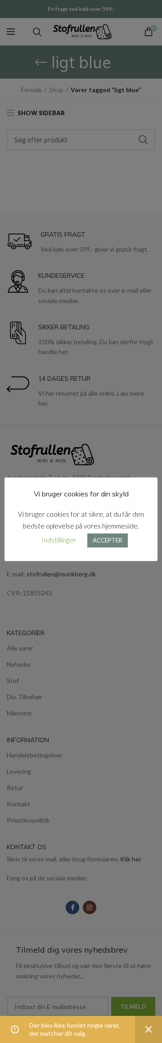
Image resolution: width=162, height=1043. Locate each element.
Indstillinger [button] (58, 540)
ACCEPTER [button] (107, 540)
